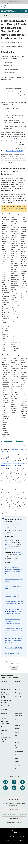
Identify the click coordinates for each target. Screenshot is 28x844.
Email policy (4, 730)
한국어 (17, 742)
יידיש (16, 735)
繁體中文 (18, 728)
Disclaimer (18, 696)
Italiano (17, 755)
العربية (17, 758)
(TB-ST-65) (14, 570)
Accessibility (5, 734)
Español (17, 725)
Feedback (4, 709)
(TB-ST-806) (14, 640)
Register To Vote (14, 799)
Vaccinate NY (14, 809)
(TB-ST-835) (12, 653)
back (7, 457)
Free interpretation (19, 747)
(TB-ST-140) (13, 587)
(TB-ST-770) (13, 631)
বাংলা (16, 739)
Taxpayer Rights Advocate (6, 701)
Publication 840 (9, 544)
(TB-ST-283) (13, 611)
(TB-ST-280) (14, 603)
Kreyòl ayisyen (19, 751)
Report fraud (5, 706)
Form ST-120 (11, 139)
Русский (17, 732)
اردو (16, 768)
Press (3, 727)
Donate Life (14, 818)
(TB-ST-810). (14, 151)
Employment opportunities (5, 722)
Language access (18, 721)
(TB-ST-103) (13, 580)
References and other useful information (13, 520)
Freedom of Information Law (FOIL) (6, 695)
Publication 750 (9, 540)
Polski (17, 761)
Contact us (4, 686)
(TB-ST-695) (13, 621)
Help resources (5, 689)
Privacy (17, 689)
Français (17, 765)
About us (4, 718)
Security (17, 693)
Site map (18, 686)
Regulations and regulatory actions (6, 739)
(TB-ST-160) (12, 595)
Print (14, 667)
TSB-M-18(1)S (17, 552)
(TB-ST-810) (13, 648)
